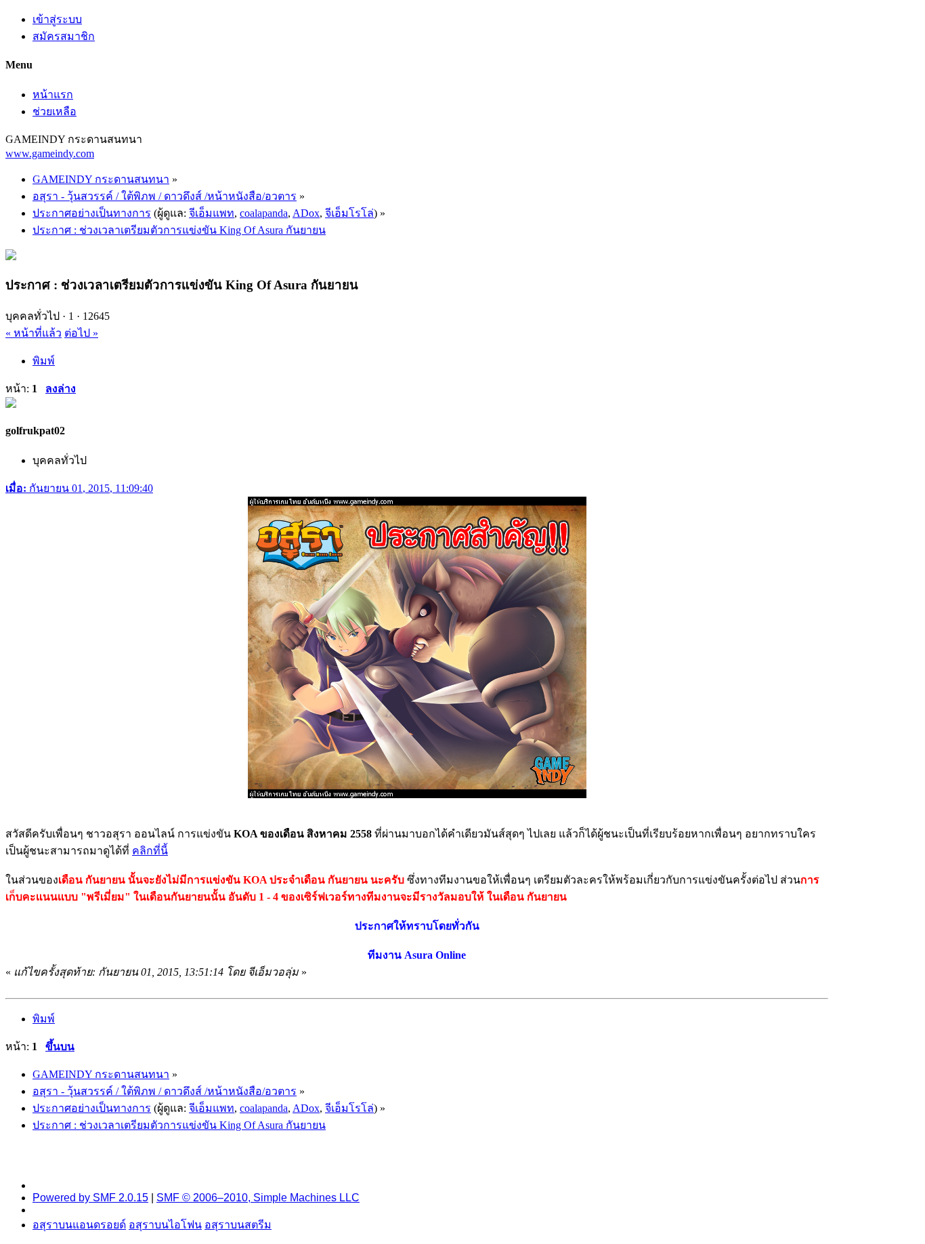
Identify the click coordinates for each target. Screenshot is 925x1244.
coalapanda (264, 213)
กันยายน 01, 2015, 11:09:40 (79, 488)
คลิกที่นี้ (150, 850)
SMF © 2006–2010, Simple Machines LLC (258, 1197)
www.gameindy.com (49, 153)
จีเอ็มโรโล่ (349, 213)
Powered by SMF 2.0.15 (90, 1197)
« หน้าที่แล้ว (33, 333)
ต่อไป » (81, 333)
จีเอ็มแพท (211, 213)
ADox (306, 213)
